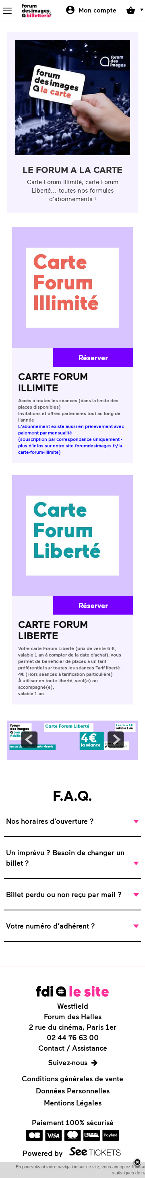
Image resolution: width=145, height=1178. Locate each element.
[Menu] (7, 11)
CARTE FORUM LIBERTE (53, 629)
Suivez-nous (67, 1062)
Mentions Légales (73, 1102)
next (115, 739)
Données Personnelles (73, 1090)
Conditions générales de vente (72, 1078)
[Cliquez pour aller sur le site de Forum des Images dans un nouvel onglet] (72, 991)
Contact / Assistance (72, 1047)
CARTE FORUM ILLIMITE (53, 381)
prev (29, 739)
